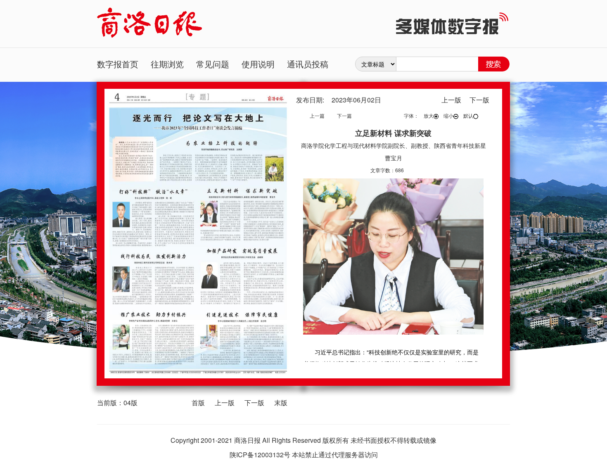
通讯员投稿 (307, 64)
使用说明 (258, 64)
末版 (280, 402)
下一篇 (344, 115)
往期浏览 (167, 64)
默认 (468, 115)
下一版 (254, 402)
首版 (198, 402)
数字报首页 (117, 64)
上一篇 (317, 115)
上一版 (225, 402)
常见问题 (212, 64)
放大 (429, 115)
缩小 (448, 115)
